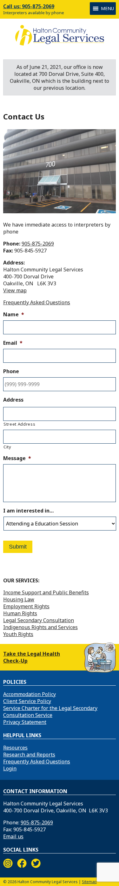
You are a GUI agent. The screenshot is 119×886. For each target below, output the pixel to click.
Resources (15, 747)
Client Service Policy (27, 701)
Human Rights (20, 613)
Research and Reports (29, 754)
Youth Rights (18, 634)
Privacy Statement (24, 722)
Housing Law (18, 599)
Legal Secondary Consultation (38, 620)
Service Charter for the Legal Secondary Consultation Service (50, 712)
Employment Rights (26, 606)
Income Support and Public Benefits (46, 592)
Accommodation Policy (29, 694)
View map (15, 290)
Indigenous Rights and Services (40, 627)
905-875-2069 (38, 243)
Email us (13, 836)
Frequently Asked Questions (36, 302)
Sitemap (89, 881)
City (7, 447)
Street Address (19, 424)
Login (10, 768)
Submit (18, 546)
